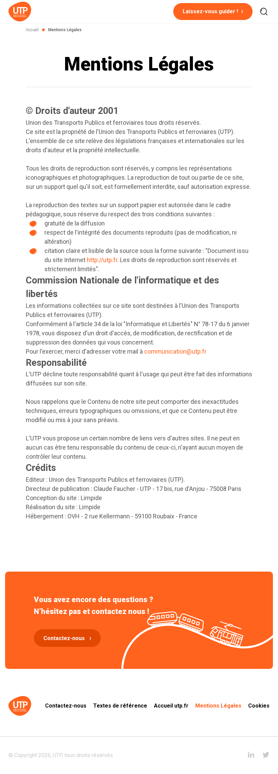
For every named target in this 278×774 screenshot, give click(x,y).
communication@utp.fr (175, 351)
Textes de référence (120, 705)
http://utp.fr (102, 259)
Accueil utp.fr (171, 705)
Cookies (259, 705)
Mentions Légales (218, 705)
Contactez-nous (65, 705)
